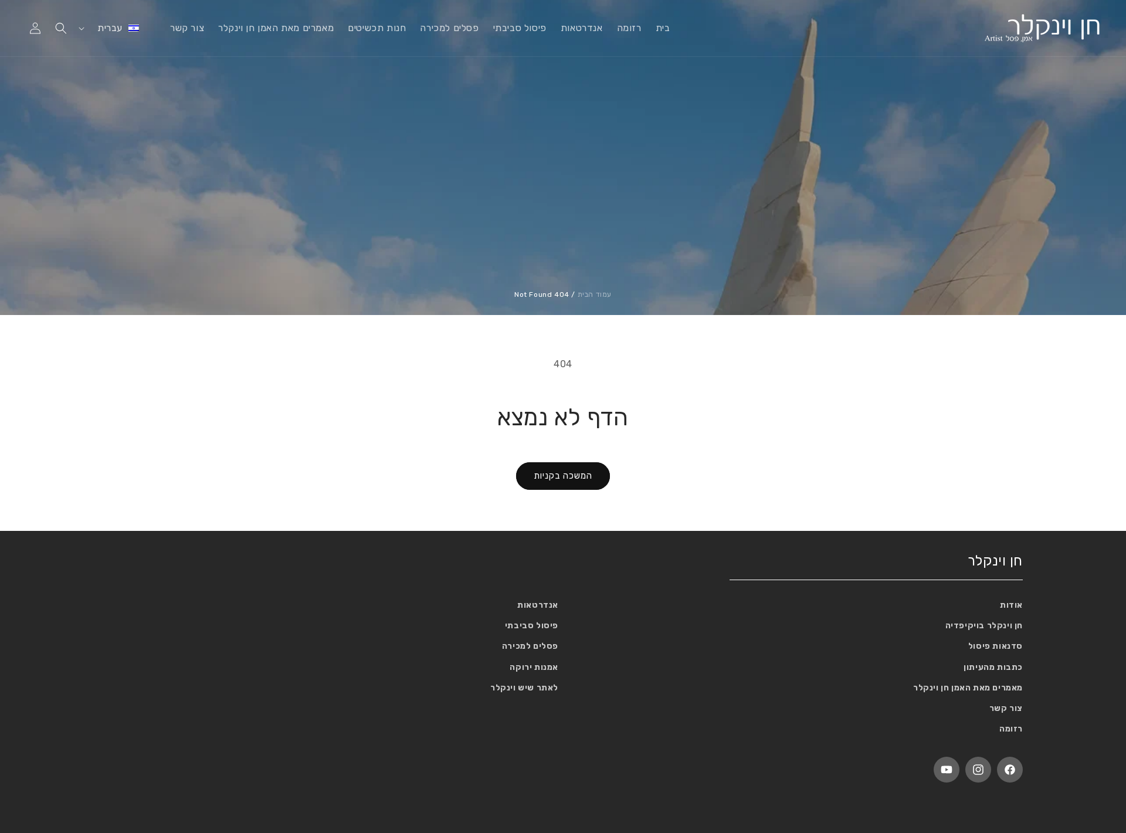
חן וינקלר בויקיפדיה (984, 626)
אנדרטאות (537, 605)
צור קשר (1006, 708)
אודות (1011, 605)
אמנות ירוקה (534, 667)
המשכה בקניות (563, 475)
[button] (61, 28)
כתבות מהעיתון (993, 667)
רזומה (1011, 729)
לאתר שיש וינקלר (524, 688)
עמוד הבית (595, 294)
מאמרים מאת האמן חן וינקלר (968, 688)
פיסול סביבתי (531, 626)
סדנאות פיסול (995, 646)
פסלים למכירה (530, 646)
